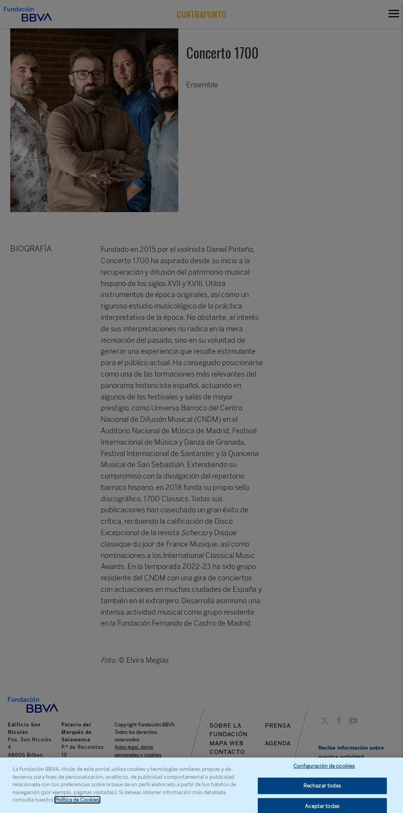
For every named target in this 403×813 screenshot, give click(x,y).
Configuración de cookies (324, 766)
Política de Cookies (77, 800)
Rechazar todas (322, 786)
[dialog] (201, 785)
